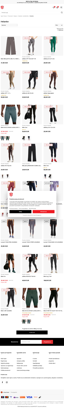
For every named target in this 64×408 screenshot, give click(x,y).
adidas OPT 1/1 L (5, 93)
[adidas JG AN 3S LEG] (32, 80)
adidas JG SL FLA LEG (49, 127)
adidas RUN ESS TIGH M (28, 276)
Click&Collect (52, 363)
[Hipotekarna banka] (22, 397)
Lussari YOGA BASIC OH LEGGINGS (53, 242)
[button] (32, 12)
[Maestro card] (2, 397)
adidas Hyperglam (49, 93)
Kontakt (35, 361)
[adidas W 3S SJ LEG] (10, 153)
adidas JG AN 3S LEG (27, 93)
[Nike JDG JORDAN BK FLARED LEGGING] (32, 153)
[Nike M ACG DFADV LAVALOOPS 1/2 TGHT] (10, 114)
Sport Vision (4, 16)
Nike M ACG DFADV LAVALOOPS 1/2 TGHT (10, 127)
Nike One (24, 127)
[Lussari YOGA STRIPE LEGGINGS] (32, 229)
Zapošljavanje (36, 363)
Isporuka (19, 358)
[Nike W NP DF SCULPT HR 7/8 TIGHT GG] (53, 298)
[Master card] (6, 397)
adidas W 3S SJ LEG (6, 165)
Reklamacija (20, 363)
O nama (35, 358)
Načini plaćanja (4, 368)
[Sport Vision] (2, 7)
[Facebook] (2, 382)
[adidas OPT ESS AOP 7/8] (32, 46)
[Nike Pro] (10, 263)
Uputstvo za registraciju (7, 365)
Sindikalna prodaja (37, 365)
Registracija (4, 361)
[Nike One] (32, 114)
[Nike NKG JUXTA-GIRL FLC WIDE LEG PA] (10, 46)
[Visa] (11, 397)
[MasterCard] (36, 397)
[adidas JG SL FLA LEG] (53, 114)
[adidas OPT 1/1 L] (10, 80)
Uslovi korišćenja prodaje (23, 370)
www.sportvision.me (25, 406)
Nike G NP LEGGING (6, 310)
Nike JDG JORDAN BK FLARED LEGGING (32, 165)
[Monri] (16, 397)
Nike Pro (3, 276)
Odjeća (15, 16)
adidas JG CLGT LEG (49, 58)
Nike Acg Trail (47, 276)
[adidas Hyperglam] (53, 80)
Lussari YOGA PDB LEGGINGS (9, 242)
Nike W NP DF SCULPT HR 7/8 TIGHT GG (53, 310)
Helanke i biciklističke (23, 16)
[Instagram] (6, 382)
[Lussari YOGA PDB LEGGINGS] (10, 229)
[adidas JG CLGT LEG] (53, 46)
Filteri (56, 25)
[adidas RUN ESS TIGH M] (32, 263)
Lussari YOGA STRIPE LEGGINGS (31, 242)
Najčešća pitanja (5, 363)
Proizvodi (10, 16)
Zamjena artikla (21, 361)
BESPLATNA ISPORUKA (32, 1)
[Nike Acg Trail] (53, 263)
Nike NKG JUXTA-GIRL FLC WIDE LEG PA (10, 58)
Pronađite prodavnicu (38, 368)
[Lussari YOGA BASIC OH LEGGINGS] (53, 229)
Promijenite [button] (14, 392)
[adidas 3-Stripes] (8, 176)
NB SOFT (35, 406)
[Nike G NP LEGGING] (10, 298)
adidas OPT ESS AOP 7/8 (29, 58)
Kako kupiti (3, 358)
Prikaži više (32, 332)
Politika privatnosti (5, 370)
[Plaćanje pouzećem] (40, 397)
